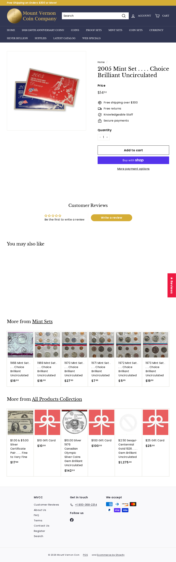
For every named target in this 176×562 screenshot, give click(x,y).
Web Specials (91, 38)
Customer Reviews (46, 504)
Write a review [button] (111, 218)
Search (38, 536)
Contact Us (41, 525)
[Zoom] (46, 90)
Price (101, 85)
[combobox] (95, 15)
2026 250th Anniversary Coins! (43, 30)
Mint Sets (115, 30)
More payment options (133, 169)
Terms (38, 520)
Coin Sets (135, 30)
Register (39, 531)
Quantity (105, 130)
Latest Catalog (64, 38)
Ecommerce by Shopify (110, 554)
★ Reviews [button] (172, 285)
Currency (156, 30)
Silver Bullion (17, 38)
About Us (40, 510)
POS (85, 554)
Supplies (40, 38)
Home (11, 30)
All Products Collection (57, 399)
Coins (75, 30)
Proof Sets (94, 30)
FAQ (36, 515)
